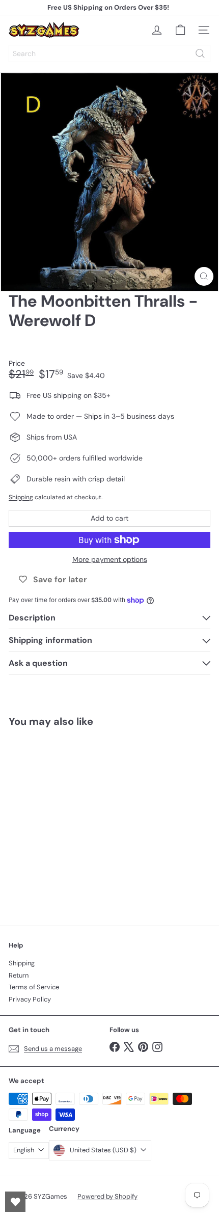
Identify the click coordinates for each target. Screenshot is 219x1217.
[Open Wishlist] (15, 1202)
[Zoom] (204, 276)
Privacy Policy (30, 999)
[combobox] (109, 53)
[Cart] (180, 30)
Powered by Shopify (107, 1196)
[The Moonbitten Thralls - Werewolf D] (72, 820)
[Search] (200, 53)
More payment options (109, 559)
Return (19, 975)
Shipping (21, 497)
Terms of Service (34, 987)
